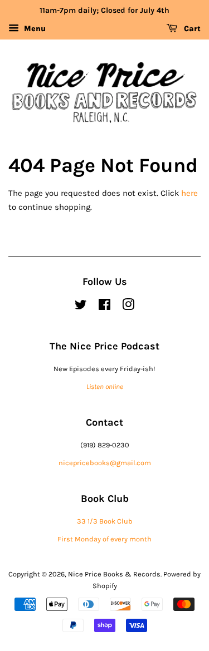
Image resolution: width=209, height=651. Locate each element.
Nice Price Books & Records (114, 574)
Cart (191, 28)
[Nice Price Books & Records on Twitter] (81, 307)
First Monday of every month (104, 539)
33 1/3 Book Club (105, 521)
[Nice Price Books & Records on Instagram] (128, 307)
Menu (34, 28)
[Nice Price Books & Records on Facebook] (104, 307)
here (189, 193)
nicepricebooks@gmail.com (105, 462)
